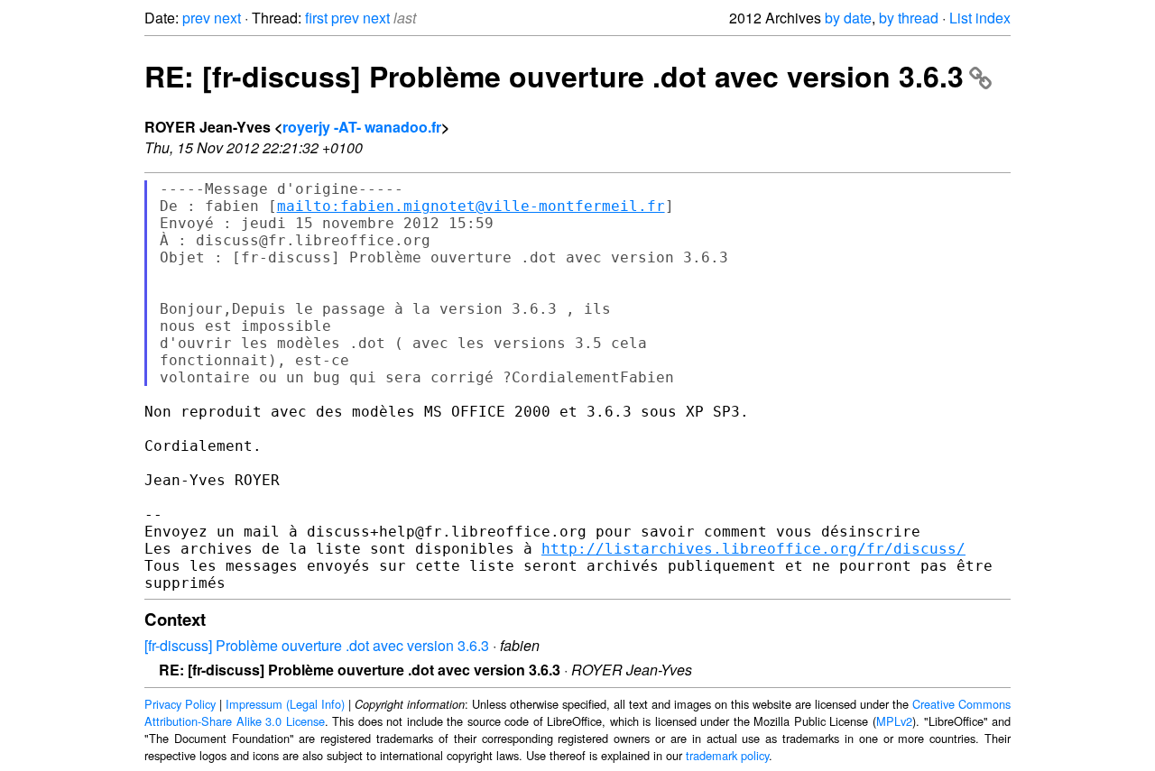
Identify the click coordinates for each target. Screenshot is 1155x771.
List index (980, 17)
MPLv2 (894, 721)
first (316, 17)
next (227, 17)
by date (848, 17)
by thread (908, 17)
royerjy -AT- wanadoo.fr (361, 126)
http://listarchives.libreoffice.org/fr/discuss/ (753, 548)
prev (196, 17)
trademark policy (727, 755)
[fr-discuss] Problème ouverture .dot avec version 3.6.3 (316, 645)
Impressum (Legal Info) (285, 703)
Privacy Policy (180, 703)
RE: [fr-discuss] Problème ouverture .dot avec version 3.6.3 (554, 75)
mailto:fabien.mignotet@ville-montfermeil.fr (471, 206)
